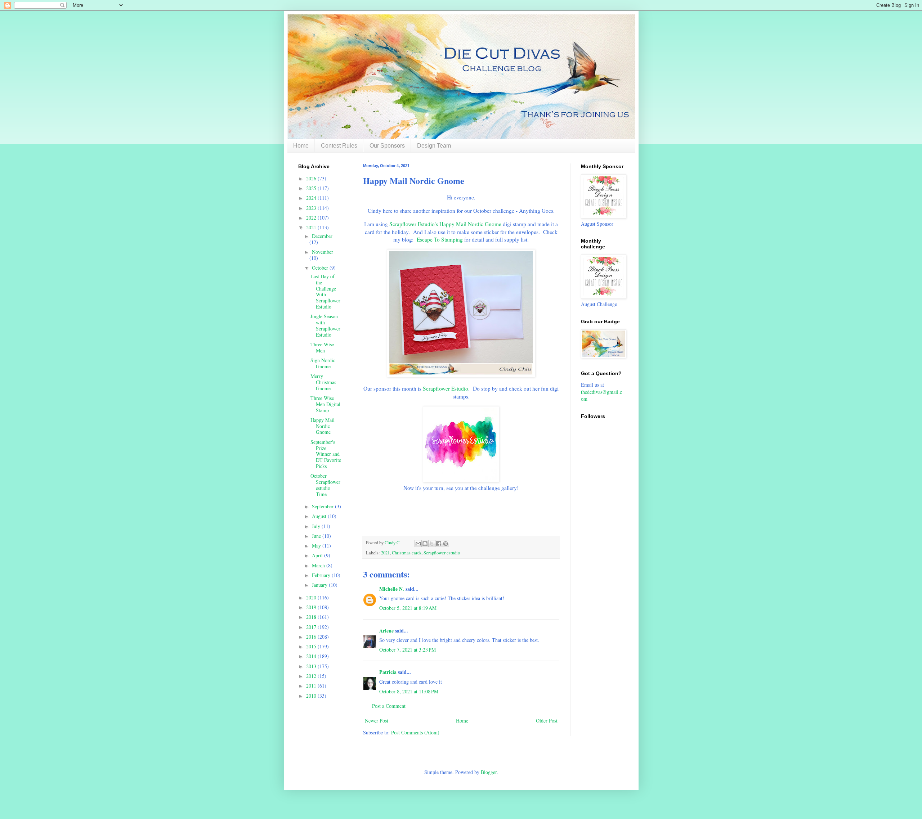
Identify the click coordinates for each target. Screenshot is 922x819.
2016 (312, 636)
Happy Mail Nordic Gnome (322, 426)
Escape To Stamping (440, 239)
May (317, 545)
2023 (312, 207)
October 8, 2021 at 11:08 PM (408, 691)
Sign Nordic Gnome (322, 363)
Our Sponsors (387, 146)
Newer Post (376, 720)
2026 (312, 178)
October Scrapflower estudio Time (325, 484)
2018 (312, 616)
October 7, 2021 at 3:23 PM (407, 649)
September (323, 506)
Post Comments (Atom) (415, 732)
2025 (312, 188)
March (319, 565)
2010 (312, 695)
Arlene (386, 630)
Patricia (388, 672)
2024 (312, 197)
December (322, 236)
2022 (312, 217)
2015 (312, 646)
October (321, 267)
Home (301, 146)
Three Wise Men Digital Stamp (325, 404)
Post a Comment (389, 705)
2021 (385, 553)
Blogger (489, 772)
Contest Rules (339, 146)
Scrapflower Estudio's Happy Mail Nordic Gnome (445, 224)
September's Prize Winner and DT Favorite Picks (325, 453)
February (322, 575)
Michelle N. (391, 589)
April (318, 555)
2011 (312, 685)
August (320, 516)
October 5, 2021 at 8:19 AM (408, 607)
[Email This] (418, 543)
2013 (312, 666)
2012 (312, 675)
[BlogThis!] (425, 543)
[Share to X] (431, 543)
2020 (312, 597)
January (320, 584)
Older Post (547, 720)
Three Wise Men (322, 347)
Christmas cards (406, 553)
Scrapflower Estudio (445, 388)
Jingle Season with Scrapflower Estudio (325, 325)
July (317, 526)
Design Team (434, 146)
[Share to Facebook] (438, 543)
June (317, 535)
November (322, 251)
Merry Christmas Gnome (323, 382)
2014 (312, 656)
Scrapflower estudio (442, 553)
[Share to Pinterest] (445, 543)
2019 (312, 607)
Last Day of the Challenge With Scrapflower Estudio (325, 291)
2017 (312, 627)
